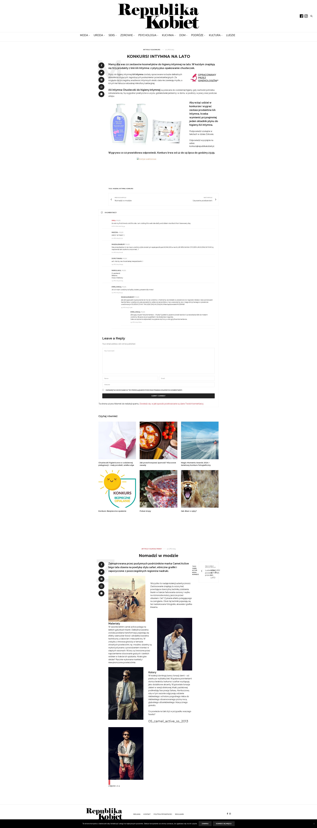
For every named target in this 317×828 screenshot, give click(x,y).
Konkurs (156, 49)
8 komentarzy (111, 212)
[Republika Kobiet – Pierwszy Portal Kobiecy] (158, 16)
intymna (122, 188)
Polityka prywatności (163, 814)
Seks (112, 35)
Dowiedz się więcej (224, 824)
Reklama (136, 814)
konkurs (129, 188)
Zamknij (205, 824)
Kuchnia (168, 35)
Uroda (98, 35)
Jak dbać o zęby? (189, 511)
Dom (182, 35)
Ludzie (230, 35)
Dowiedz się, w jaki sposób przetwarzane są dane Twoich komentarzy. (172, 404)
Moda (84, 35)
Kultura (215, 35)
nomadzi (195, 574)
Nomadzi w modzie (158, 555)
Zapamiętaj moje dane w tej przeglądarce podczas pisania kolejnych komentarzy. (144, 390)
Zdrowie (126, 35)
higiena (116, 188)
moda (194, 572)
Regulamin (179, 814)
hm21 (114, 220)
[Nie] (314, 823)
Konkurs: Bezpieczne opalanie (112, 511)
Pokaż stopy (145, 511)
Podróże (197, 35)
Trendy (159, 549)
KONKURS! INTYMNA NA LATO (158, 56)
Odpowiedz (210, 220)
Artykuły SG (148, 49)
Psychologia (147, 35)
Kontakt (147, 814)
